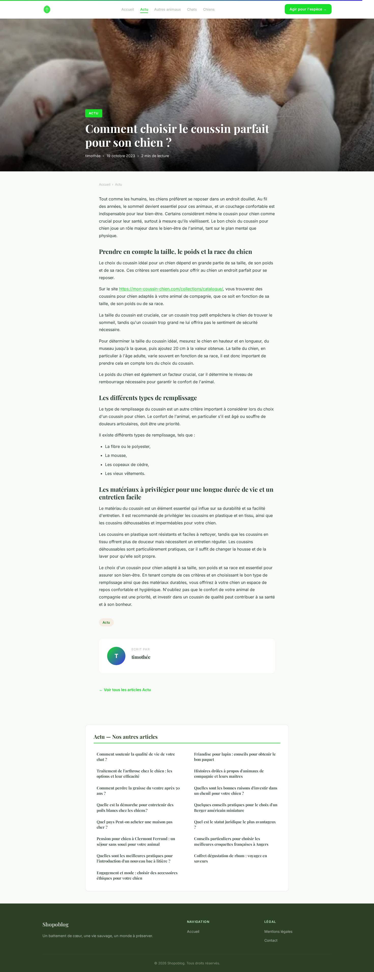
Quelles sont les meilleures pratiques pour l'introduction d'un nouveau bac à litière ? (135, 858)
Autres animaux (167, 9)
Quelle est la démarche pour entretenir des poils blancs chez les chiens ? (135, 807)
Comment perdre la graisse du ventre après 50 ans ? (138, 790)
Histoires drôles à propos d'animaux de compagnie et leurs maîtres (229, 773)
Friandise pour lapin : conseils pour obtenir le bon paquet (235, 756)
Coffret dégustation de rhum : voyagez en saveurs (230, 858)
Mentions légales (278, 931)
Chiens (209, 9)
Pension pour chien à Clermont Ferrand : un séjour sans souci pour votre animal (136, 841)
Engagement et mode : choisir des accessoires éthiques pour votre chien (137, 875)
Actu (144, 9)
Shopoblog (55, 924)
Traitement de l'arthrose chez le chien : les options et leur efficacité (134, 773)
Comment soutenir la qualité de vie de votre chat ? (136, 756)
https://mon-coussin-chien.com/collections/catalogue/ (171, 288)
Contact (271, 940)
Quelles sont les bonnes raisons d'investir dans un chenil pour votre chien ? (235, 790)
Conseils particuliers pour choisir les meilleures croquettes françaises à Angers (231, 841)
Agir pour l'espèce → (308, 9)
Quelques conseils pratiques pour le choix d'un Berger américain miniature (235, 807)
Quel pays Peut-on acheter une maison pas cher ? (134, 824)
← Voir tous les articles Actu (125, 689)
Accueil (127, 9)
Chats (192, 9)
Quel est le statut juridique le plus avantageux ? (235, 824)
